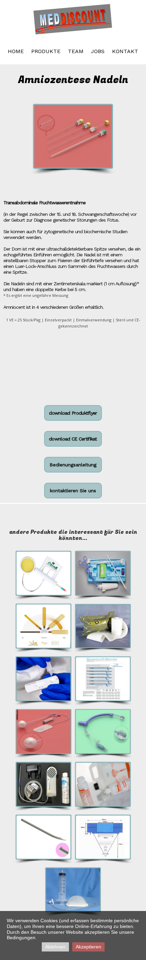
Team (76, 51)
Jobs (98, 51)
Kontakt (125, 51)
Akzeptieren (88, 946)
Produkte (45, 51)
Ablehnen (55, 946)
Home (16, 51)
